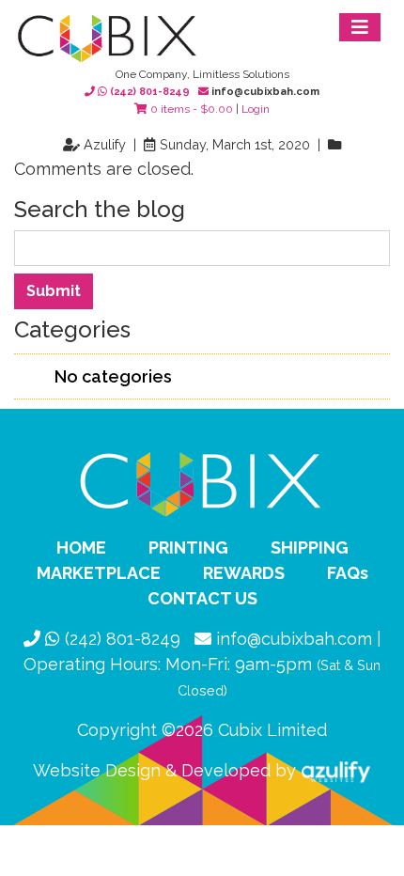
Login (255, 109)
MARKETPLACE (99, 573)
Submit (53, 291)
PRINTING (188, 547)
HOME (81, 547)
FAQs (347, 573)
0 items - (190, 109)
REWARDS (244, 573)
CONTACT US (202, 598)
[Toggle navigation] (360, 27)
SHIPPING (310, 547)
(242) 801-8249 (150, 92)
